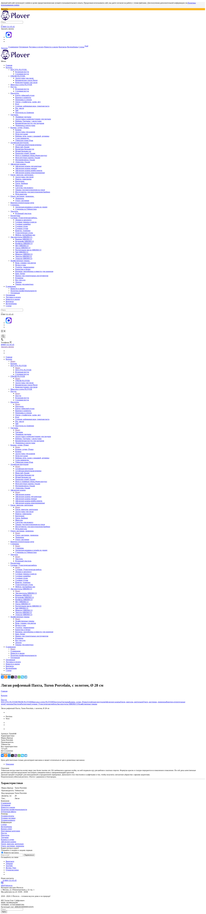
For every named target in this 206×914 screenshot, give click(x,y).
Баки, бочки (20, 274)
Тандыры (14, 115)
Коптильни (19, 181)
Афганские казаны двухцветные (28, 166)
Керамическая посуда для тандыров (29, 123)
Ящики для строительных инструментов (31, 276)
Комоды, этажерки (22, 231)
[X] (12, 677)
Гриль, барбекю (21, 183)
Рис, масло (19, 108)
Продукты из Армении (24, 113)
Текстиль (14, 211)
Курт (17, 104)
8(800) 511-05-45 (7, 345)
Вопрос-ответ (6, 829)
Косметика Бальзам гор (24, 149)
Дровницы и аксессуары (25, 125)
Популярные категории (10, 831)
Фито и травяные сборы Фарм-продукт (31, 155)
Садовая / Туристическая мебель (24, 218)
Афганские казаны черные (26, 168)
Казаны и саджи (7, 840)
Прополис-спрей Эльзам (25, 153)
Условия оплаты (7, 816)
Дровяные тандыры (23, 117)
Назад (12, 361)
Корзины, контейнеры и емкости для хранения (34, 271)
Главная (9, 65)
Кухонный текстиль (23, 213)
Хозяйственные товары (20, 261)
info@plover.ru (6, 885)
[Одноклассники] (5, 677)
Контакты (10, 301)
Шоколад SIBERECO (24, 254)
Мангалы (19, 185)
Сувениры (15, 205)
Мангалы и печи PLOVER (21, 85)
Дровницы (19, 198)
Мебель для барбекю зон (25, 235)
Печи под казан (21, 134)
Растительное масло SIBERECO (28, 250)
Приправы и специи (23, 100)
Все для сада (20, 280)
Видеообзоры (11, 304)
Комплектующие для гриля (26, 82)
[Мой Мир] (9, 677)
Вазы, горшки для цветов (25, 263)
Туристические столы (24, 233)
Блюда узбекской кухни (24, 95)
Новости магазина (11, 853)
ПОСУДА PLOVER (19, 70)
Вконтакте (10, 861)
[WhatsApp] (19, 677)
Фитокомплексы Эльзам (25, 160)
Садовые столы (21, 226)
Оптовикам (15, 293)
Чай (16, 110)
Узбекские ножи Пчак (24, 140)
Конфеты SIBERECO (24, 243)
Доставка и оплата (13, 297)
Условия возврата (8, 820)
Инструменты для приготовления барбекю (32, 192)
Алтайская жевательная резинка (28, 145)
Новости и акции (17, 289)
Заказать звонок (7, 347)
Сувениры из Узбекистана (26, 209)
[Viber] (15, 677)
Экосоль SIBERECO (23, 256)
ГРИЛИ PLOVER (18, 76)
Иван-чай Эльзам (22, 147)
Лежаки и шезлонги (23, 220)
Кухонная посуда (22, 72)
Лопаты (18, 282)
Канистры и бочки (22, 269)
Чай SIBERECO (21, 252)
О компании (11, 286)
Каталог (9, 67)
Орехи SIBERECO (22, 248)
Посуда (13, 87)
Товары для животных (24, 284)
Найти (4, 912)
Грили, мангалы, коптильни (22, 175)
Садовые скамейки (23, 224)
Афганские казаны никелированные (30, 173)
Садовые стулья (21, 228)
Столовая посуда (22, 74)
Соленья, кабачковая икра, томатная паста (32, 106)
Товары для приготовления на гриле (30, 190)
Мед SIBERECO (22, 246)
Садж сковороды (22, 138)
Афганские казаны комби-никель (28, 170)
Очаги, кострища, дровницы (22, 196)
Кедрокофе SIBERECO (24, 241)
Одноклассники (12, 870)
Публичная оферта (8, 812)
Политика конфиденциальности (23, 291)
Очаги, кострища (22, 201)
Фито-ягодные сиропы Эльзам (27, 158)
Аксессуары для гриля (24, 78)
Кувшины (19, 278)
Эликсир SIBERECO (23, 258)
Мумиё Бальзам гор (23, 151)
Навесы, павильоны (23, 179)
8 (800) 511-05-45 (8, 27)
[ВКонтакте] (2, 677)
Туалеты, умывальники (24, 267)
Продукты (15, 93)
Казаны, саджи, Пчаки (20, 128)
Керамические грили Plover (26, 80)
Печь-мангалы (21, 194)
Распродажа (15, 216)
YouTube (9, 866)
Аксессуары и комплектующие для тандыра (33, 119)
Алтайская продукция (19, 143)
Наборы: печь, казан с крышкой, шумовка (32, 136)
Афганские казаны (18, 164)
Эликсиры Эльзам (22, 162)
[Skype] (22, 677)
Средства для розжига (24, 188)
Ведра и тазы (20, 265)
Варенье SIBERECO (23, 239)
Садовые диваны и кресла (25, 222)
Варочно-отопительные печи (22, 203)
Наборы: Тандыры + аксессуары (28, 121)
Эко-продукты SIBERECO (21, 237)
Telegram (9, 863)
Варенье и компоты (23, 97)
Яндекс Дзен (11, 868)
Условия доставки (8, 818)
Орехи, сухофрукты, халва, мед (28, 102)
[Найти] (2, 25)
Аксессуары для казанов (25, 132)
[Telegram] (25, 677)
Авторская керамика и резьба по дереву (31, 207)
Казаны (18, 130)
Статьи (8, 306)
